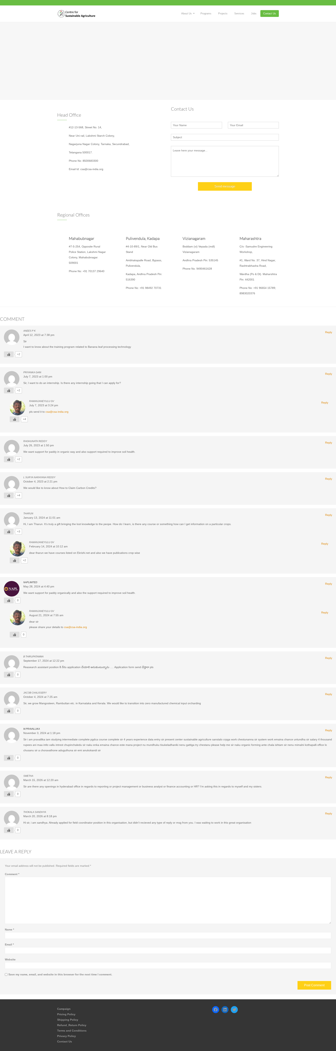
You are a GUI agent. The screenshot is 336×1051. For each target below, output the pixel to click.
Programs (205, 13)
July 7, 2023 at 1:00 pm (37, 376)
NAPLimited (30, 582)
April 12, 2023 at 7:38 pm (38, 334)
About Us (186, 13)
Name (9, 929)
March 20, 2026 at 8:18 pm (40, 816)
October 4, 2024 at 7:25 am (40, 696)
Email (9, 944)
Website (10, 959)
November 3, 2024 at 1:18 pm (41, 733)
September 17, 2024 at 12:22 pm (43, 660)
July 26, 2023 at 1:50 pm (38, 445)
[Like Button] (9, 354)
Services (239, 13)
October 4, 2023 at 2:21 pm (40, 481)
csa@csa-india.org (57, 411)
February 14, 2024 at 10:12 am (48, 546)
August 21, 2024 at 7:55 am (46, 615)
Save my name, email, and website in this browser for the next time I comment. (60, 974)
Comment (12, 874)
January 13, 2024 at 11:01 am (41, 517)
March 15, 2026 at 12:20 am (40, 780)
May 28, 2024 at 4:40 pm (38, 586)
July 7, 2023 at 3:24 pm (43, 405)
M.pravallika (31, 729)
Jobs (253, 13)
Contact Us (269, 13)
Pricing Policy (66, 1014)
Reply (328, 332)
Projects (223, 13)
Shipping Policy (67, 1019)
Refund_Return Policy (71, 1025)
